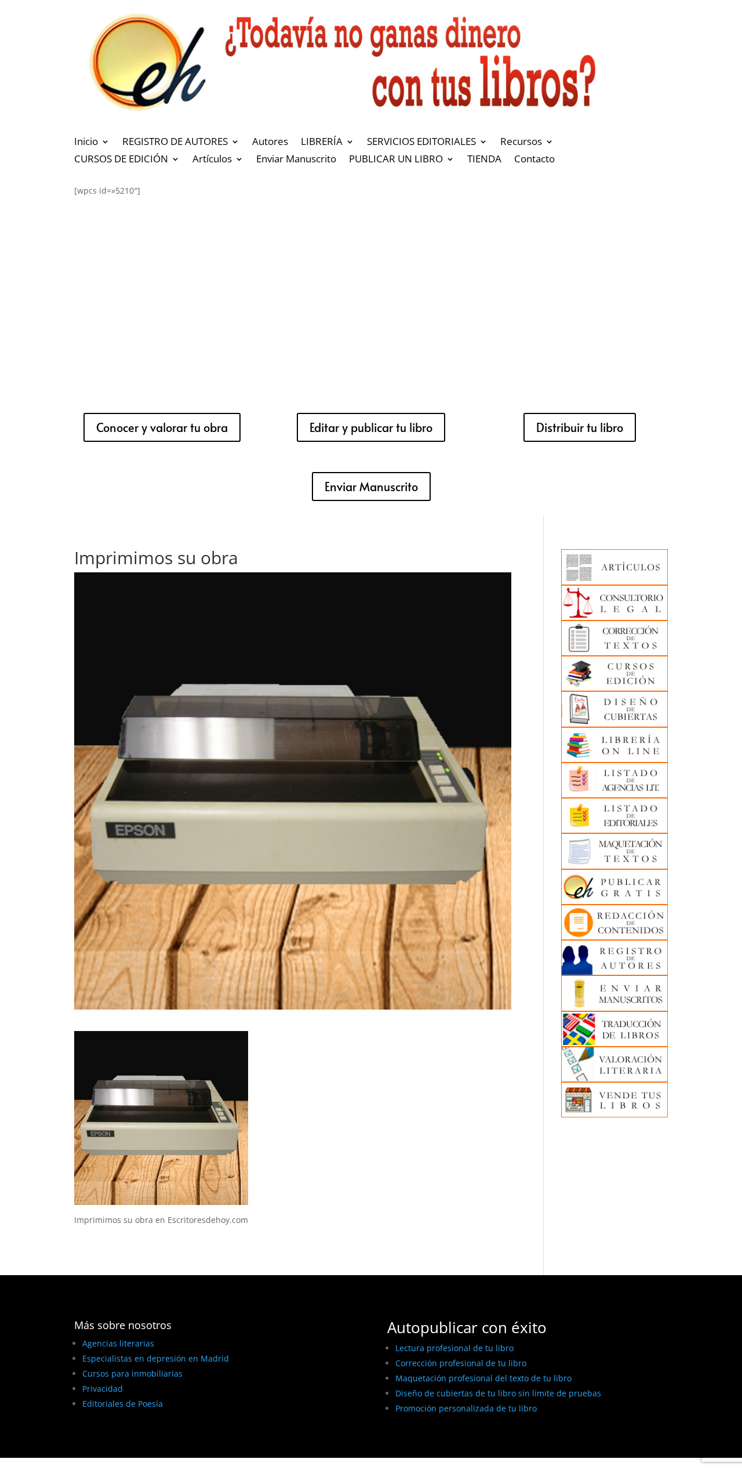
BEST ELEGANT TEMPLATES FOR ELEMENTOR (160, 1444)
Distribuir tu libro (579, 427)
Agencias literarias (118, 1343)
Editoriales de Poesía (122, 1403)
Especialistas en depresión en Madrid (155, 1358)
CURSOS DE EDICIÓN (121, 160)
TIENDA (484, 160)
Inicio (86, 142)
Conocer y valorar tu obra (162, 427)
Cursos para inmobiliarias (132, 1373)
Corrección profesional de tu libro (460, 1363)
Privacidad (102, 1388)
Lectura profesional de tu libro (454, 1347)
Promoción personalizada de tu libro (466, 1408)
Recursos (521, 142)
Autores (270, 142)
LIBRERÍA (322, 142)
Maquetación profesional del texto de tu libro (483, 1378)
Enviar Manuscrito (296, 160)
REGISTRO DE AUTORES (175, 142)
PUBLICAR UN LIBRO (396, 160)
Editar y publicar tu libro (371, 427)
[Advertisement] (371, 295)
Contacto (534, 160)
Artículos (212, 160)
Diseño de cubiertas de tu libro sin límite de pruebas (498, 1393)
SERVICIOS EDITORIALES (421, 142)
